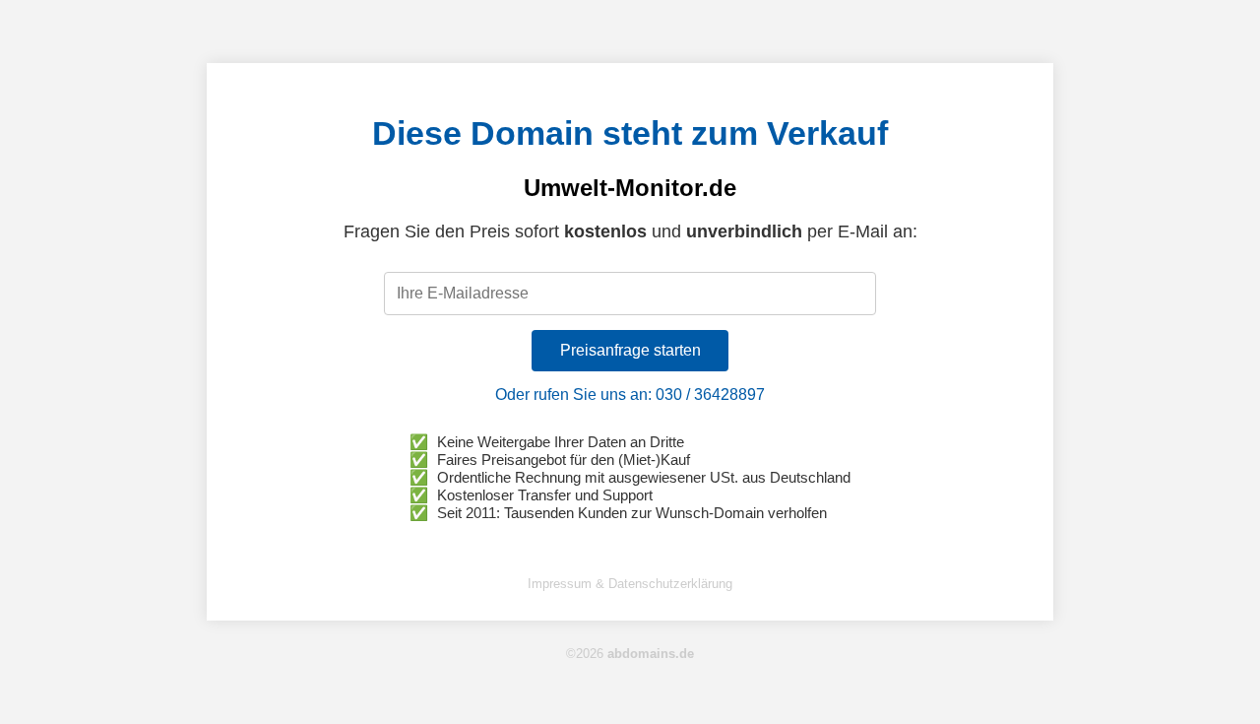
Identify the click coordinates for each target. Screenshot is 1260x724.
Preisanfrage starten (630, 350)
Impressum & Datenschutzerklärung (630, 583)
